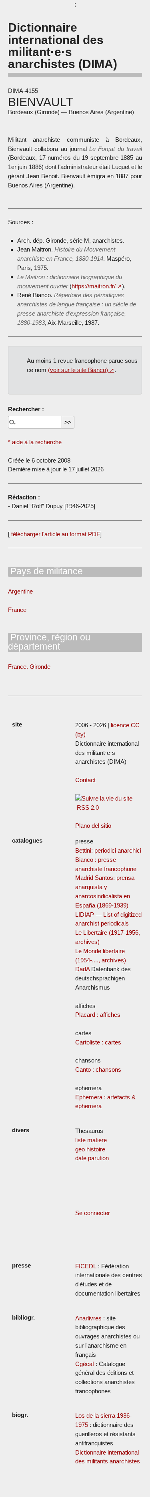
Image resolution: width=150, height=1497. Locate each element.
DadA (82, 969)
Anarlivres (88, 1318)
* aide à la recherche (35, 442)
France (17, 609)
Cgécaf (84, 1363)
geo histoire (90, 1149)
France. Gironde (29, 666)
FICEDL (85, 1266)
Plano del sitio (93, 825)
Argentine (20, 591)
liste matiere (91, 1140)
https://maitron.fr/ (94, 286)
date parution (92, 1158)
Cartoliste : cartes (98, 1042)
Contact (85, 780)
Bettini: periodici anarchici (108, 850)
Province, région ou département (49, 642)
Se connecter (92, 1212)
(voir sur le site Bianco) (78, 369)
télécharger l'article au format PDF (55, 534)
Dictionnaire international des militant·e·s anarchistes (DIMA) (62, 45)
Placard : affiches (97, 1014)
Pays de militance (45, 571)
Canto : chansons (98, 1069)
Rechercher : (26, 409)
